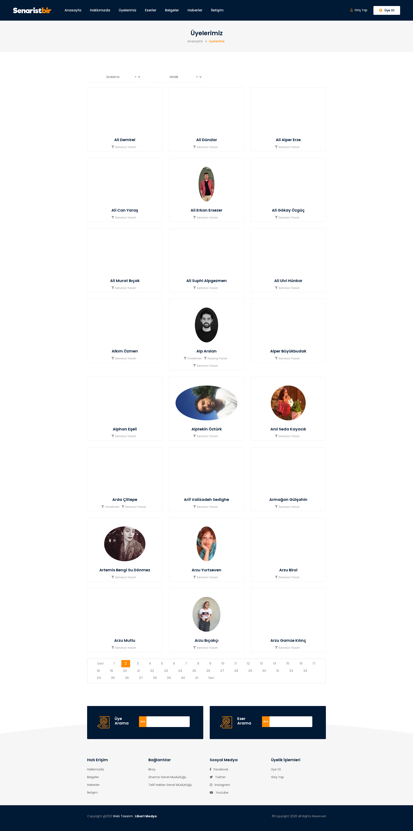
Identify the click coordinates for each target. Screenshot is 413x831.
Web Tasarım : (135, 816)
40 (183, 678)
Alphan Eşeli (125, 429)
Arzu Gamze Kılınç (288, 640)
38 (155, 678)
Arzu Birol (288, 570)
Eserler (150, 10)
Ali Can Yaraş (124, 210)
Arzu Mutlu (124, 640)
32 (291, 671)
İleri (211, 678)
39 (169, 678)
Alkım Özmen (125, 351)
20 (125, 671)
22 (152, 671)
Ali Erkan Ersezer (206, 210)
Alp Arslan (206, 351)
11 (235, 663)
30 (264, 671)
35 (113, 678)
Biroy (152, 769)
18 (98, 671)
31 (277, 671)
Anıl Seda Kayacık (288, 429)
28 (236, 671)
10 (222, 663)
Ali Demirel (124, 139)
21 (138, 671)
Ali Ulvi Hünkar (288, 280)
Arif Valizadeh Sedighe (206, 499)
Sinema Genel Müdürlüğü (167, 777)
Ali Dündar (206, 139)
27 (222, 671)
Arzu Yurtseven (206, 570)
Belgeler (172, 10)
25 (194, 671)
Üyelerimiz (127, 10)
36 (127, 678)
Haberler (195, 10)
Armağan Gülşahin (288, 499)
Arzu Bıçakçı (207, 640)
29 (250, 671)
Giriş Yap (277, 777)
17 (314, 663)
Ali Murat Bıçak (125, 280)
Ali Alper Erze (288, 139)
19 (111, 671)
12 (248, 663)
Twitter (220, 777)
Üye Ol (276, 769)
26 (208, 671)
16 (300, 663)
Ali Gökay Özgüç (288, 210)
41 (196, 678)
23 (166, 671)
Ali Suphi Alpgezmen (206, 280)
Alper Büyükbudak (288, 351)
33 (305, 671)
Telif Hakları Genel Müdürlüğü (170, 785)
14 (274, 663)
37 (141, 678)
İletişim (217, 10)
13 (261, 663)
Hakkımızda (100, 10)
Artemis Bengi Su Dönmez (124, 570)
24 (180, 671)
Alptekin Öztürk (206, 429)
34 (99, 678)
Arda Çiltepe (124, 499)
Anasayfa (73, 10)
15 (287, 663)
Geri (100, 663)
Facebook (220, 769)
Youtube (221, 792)
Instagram (222, 785)
